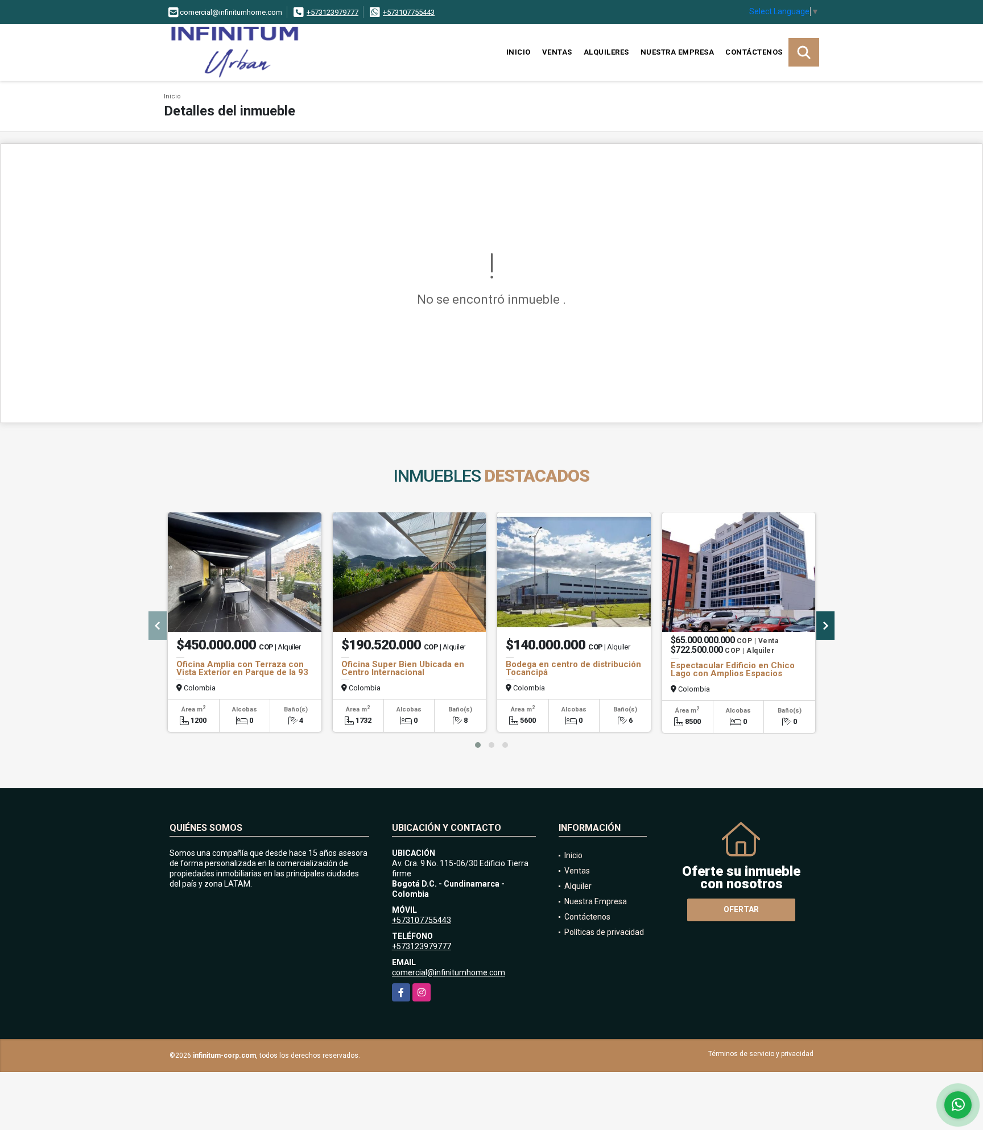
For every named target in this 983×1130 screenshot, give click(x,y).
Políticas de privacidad (604, 932)
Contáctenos (754, 52)
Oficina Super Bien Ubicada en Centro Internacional (402, 668)
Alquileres (606, 52)
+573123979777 (332, 12)
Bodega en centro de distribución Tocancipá (573, 668)
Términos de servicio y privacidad (760, 1054)
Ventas (557, 52)
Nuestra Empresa (677, 52)
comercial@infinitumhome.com (448, 972)
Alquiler (578, 886)
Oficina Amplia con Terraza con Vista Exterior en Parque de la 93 (242, 668)
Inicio (518, 52)
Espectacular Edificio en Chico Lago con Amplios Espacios (733, 669)
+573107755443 (409, 12)
